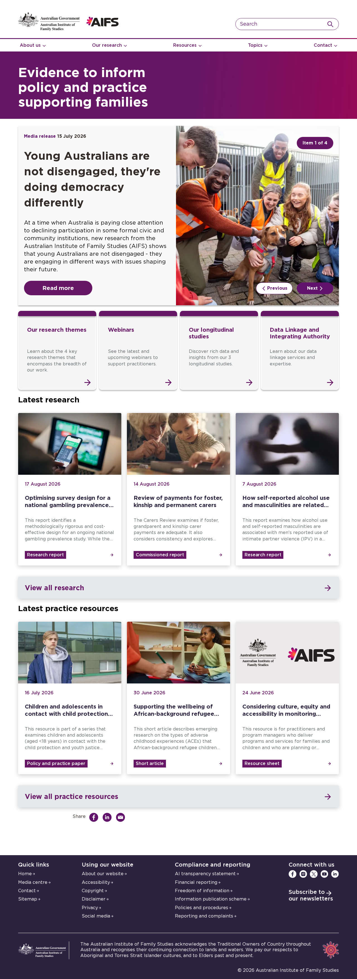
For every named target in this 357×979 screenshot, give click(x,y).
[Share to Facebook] (95, 817)
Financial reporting (196, 882)
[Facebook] (292, 874)
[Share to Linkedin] (108, 817)
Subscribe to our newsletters (311, 895)
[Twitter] (314, 874)
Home (25, 874)
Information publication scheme (211, 899)
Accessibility (96, 882)
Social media (96, 916)
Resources (185, 45)
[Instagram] (303, 874)
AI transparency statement (205, 874)
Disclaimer (93, 899)
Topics (255, 45)
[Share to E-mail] (122, 817)
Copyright (93, 891)
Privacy (90, 908)
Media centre (32, 882)
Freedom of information (202, 891)
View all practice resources (71, 796)
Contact (323, 45)
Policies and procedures (201, 908)
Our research (107, 45)
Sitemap (27, 899)
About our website (103, 874)
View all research (54, 587)
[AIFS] (68, 29)
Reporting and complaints (204, 916)
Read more (58, 288)
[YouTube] (324, 874)
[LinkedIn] (335, 874)
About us (30, 45)
